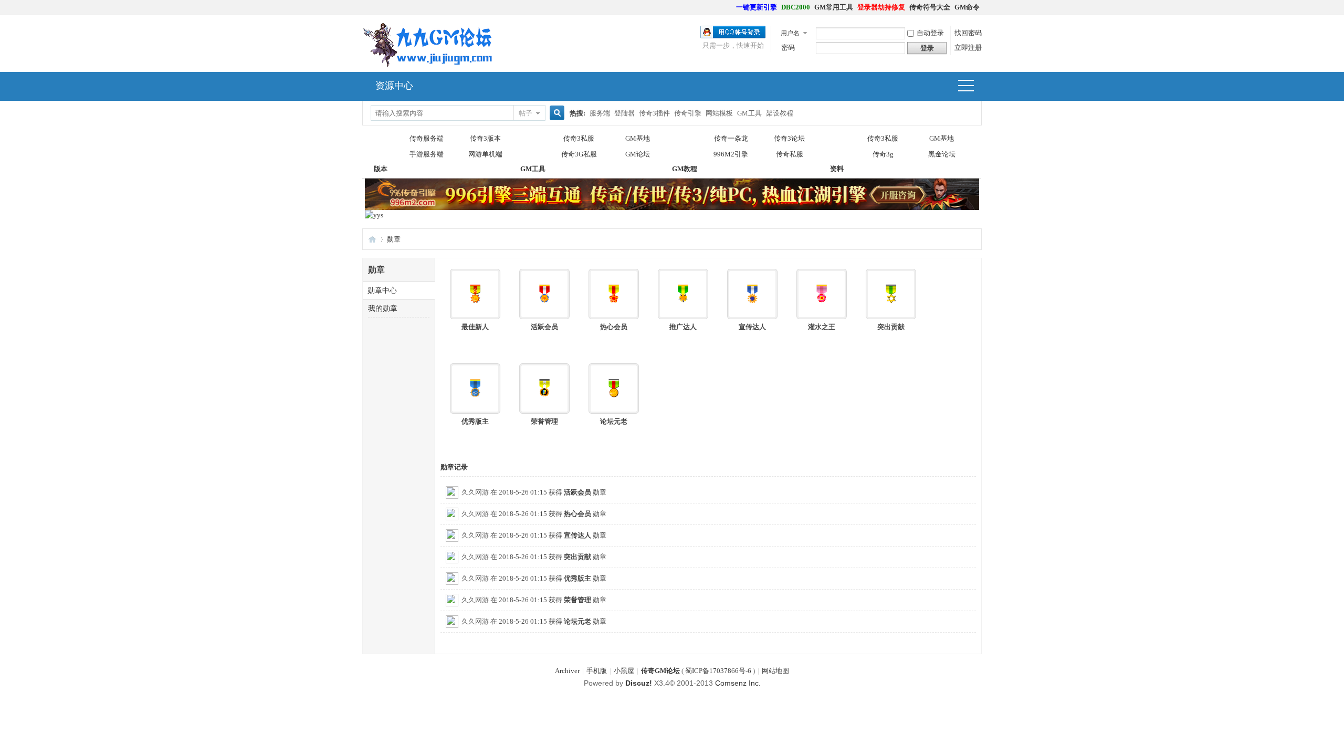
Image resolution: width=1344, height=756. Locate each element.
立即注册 (968, 47)
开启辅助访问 (731, 7)
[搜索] (555, 113)
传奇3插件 (654, 113)
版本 (380, 146)
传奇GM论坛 (660, 671)
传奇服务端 (427, 138)
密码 (788, 47)
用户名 (790, 33)
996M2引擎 (730, 154)
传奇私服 (789, 154)
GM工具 (749, 113)
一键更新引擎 (756, 7)
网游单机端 (485, 154)
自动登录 (930, 33)
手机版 (596, 671)
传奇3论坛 (789, 138)
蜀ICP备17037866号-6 (718, 671)
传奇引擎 (687, 113)
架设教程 (779, 113)
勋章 (394, 239)
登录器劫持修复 (881, 7)
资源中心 (394, 85)
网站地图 (775, 671)
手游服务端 (427, 154)
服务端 (600, 113)
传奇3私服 (578, 138)
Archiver (567, 671)
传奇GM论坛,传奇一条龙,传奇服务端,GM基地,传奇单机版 (372, 239)
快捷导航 (970, 86)
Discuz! (638, 683)
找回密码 (968, 33)
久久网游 (475, 492)
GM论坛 (637, 154)
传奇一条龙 (731, 138)
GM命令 (967, 7)
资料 (837, 146)
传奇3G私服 (579, 154)
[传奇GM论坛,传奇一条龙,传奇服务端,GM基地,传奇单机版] (428, 65)
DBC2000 (795, 7)
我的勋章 (382, 308)
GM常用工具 (833, 7)
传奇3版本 (485, 138)
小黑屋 (624, 671)
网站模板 (719, 113)
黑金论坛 (942, 154)
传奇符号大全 (929, 7)
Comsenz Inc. (738, 683)
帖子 (525, 113)
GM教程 (684, 146)
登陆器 (624, 113)
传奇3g (883, 154)
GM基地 (637, 138)
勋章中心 (382, 291)
